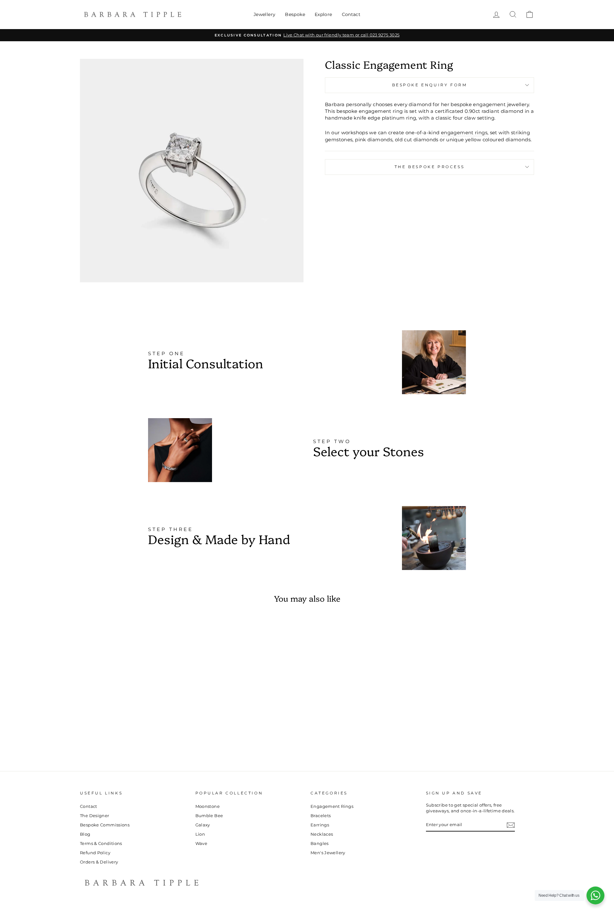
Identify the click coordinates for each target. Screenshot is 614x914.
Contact (351, 14)
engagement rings (464, 132)
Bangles (320, 843)
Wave (201, 843)
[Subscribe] (511, 825)
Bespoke (295, 14)
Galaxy (202, 825)
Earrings (320, 825)
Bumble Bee (209, 815)
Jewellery (264, 14)
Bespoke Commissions (105, 825)
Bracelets (321, 815)
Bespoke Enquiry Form (429, 84)
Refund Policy (95, 852)
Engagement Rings (332, 806)
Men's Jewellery (328, 852)
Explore (323, 14)
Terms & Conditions (101, 843)
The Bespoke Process (429, 166)
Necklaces (322, 834)
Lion (200, 834)
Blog (85, 834)
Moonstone (207, 806)
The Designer (94, 815)
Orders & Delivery (99, 862)
